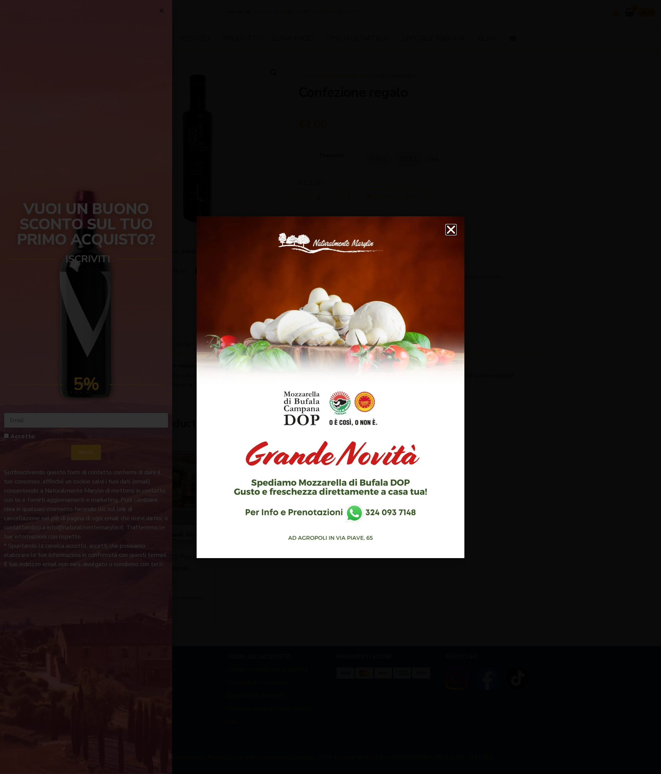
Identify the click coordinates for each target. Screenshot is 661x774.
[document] (330, 387)
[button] (451, 229)
